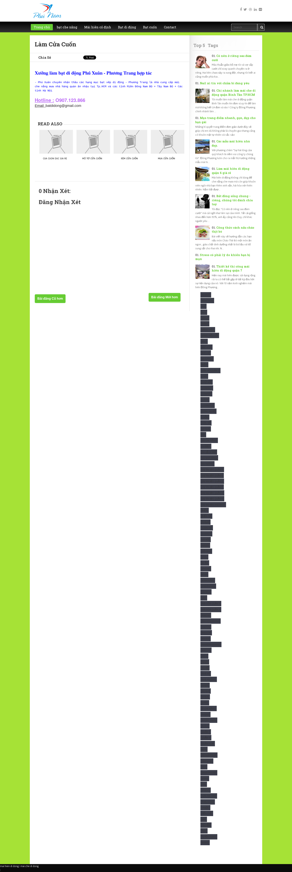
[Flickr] (260, 7)
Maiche (206, 615)
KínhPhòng (208, 586)
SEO (204, 767)
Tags (213, 45)
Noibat (205, 691)
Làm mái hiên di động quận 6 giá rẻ (230, 171)
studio (205, 790)
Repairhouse (209, 755)
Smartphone (209, 772)
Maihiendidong (210, 621)
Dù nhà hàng (209, 458)
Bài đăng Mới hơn (164, 297)
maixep (205, 638)
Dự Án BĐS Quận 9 (212, 498)
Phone (205, 714)
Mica (204, 656)
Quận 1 (206, 732)
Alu (204, 312)
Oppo (205, 702)
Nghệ (205, 668)
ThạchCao (208, 802)
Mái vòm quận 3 (211, 609)
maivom (206, 632)
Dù (203, 434)
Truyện (206, 825)
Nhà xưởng (209, 679)
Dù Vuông (207, 463)
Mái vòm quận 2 (211, 603)
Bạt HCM (206, 347)
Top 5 (199, 45)
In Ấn (205, 563)
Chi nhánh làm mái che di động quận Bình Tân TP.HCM (234, 93)
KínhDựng (208, 580)
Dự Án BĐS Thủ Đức (213, 504)
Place (205, 726)
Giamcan (207, 528)
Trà (204, 819)
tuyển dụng (209, 837)
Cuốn (205, 417)
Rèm (204, 749)
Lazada (206, 592)
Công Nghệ (208, 411)
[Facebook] (240, 7)
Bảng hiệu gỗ (210, 335)
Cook (205, 399)
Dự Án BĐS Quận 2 (212, 469)
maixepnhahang (211, 644)
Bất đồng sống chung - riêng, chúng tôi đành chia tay (232, 200)
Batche (206, 353)
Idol (204, 557)
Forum (205, 522)
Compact (207, 388)
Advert (206, 295)
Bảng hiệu (208, 329)
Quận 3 (206, 737)
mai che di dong (29, 866)
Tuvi (204, 831)
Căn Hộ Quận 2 (210, 370)
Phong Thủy (209, 720)
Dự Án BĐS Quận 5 (212, 481)
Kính (204, 574)
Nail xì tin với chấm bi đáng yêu (224, 83)
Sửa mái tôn (209, 796)
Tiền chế (207, 813)
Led (204, 598)
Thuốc (205, 807)
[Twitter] (245, 7)
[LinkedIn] (255, 7)
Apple (205, 318)
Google (206, 533)
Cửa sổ (206, 423)
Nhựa (205, 685)
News (205, 662)
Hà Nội (205, 539)
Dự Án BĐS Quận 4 (212, 475)
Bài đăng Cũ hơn (50, 298)
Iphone (206, 568)
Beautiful (207, 359)
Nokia (205, 696)
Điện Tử (206, 516)
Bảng (205, 323)
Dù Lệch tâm (209, 452)
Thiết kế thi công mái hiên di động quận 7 (230, 268)
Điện (204, 510)
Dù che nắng (209, 440)
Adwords (207, 300)
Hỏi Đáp (206, 551)
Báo (204, 341)
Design (206, 429)
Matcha (206, 650)
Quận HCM (208, 743)
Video (205, 842)
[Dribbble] (250, 7)
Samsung (207, 761)
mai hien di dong (9, 866)
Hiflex (205, 545)
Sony (205, 778)
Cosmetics (207, 405)
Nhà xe (206, 673)
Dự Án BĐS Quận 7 (212, 487)
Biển (204, 364)
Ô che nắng (208, 708)
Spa (204, 784)
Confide (206, 393)
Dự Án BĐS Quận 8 (212, 493)
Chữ (204, 376)
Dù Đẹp (206, 446)
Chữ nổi (206, 382)
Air (203, 306)
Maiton (206, 627)
